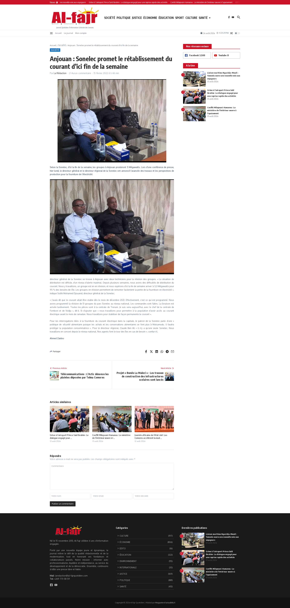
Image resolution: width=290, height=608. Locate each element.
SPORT (179, 17)
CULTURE (191, 17)
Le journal (68, 33)
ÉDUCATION (166, 17)
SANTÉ (203, 17)
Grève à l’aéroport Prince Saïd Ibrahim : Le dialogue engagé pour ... (69, 436)
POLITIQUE (123, 17)
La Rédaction (60, 73)
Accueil (58, 33)
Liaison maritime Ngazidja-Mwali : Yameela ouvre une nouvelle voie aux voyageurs (223, 76)
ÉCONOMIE (150, 17)
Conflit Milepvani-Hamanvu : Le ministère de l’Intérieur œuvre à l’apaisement (221, 110)
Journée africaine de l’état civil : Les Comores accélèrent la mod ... (151, 436)
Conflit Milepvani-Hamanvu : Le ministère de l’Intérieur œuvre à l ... (111, 436)
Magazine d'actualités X (165, 603)
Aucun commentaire (81, 73)
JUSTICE (137, 17)
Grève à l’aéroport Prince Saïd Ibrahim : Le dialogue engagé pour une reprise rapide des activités (222, 93)
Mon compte (81, 33)
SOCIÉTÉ (109, 17)
